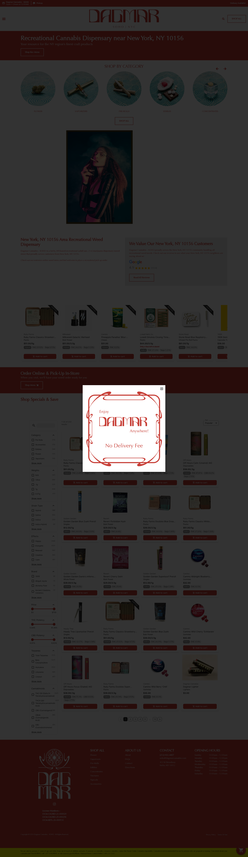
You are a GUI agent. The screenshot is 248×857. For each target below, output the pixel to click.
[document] (124, 428)
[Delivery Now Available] (124, 428)
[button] (162, 389)
